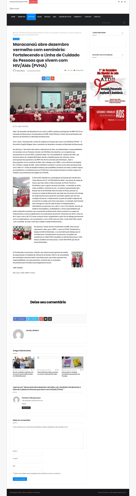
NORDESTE (77, 16)
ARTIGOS (47, 16)
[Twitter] (48, 78)
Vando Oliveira (20, 71)
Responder (26, 407)
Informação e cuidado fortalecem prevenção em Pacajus (71, 374)
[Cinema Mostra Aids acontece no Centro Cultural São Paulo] (48, 362)
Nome (15, 451)
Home (16, 32)
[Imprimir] (50, 319)
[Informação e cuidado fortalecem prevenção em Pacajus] (72, 362)
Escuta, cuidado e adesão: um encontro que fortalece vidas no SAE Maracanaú (23, 374)
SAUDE (39, 16)
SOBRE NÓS (21, 16)
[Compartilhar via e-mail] (45, 319)
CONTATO (88, 16)
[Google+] (52, 78)
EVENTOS (97, 16)
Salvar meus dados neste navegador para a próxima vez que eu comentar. (38, 473)
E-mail (15, 458)
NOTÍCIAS (31, 16)
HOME (13, 16)
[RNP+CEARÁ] (14, 9)
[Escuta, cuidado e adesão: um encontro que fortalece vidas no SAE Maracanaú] (23, 362)
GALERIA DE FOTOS (65, 16)
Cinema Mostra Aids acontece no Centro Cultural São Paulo (47, 373)
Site (14, 466)
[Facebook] (44, 78)
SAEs (54, 16)
